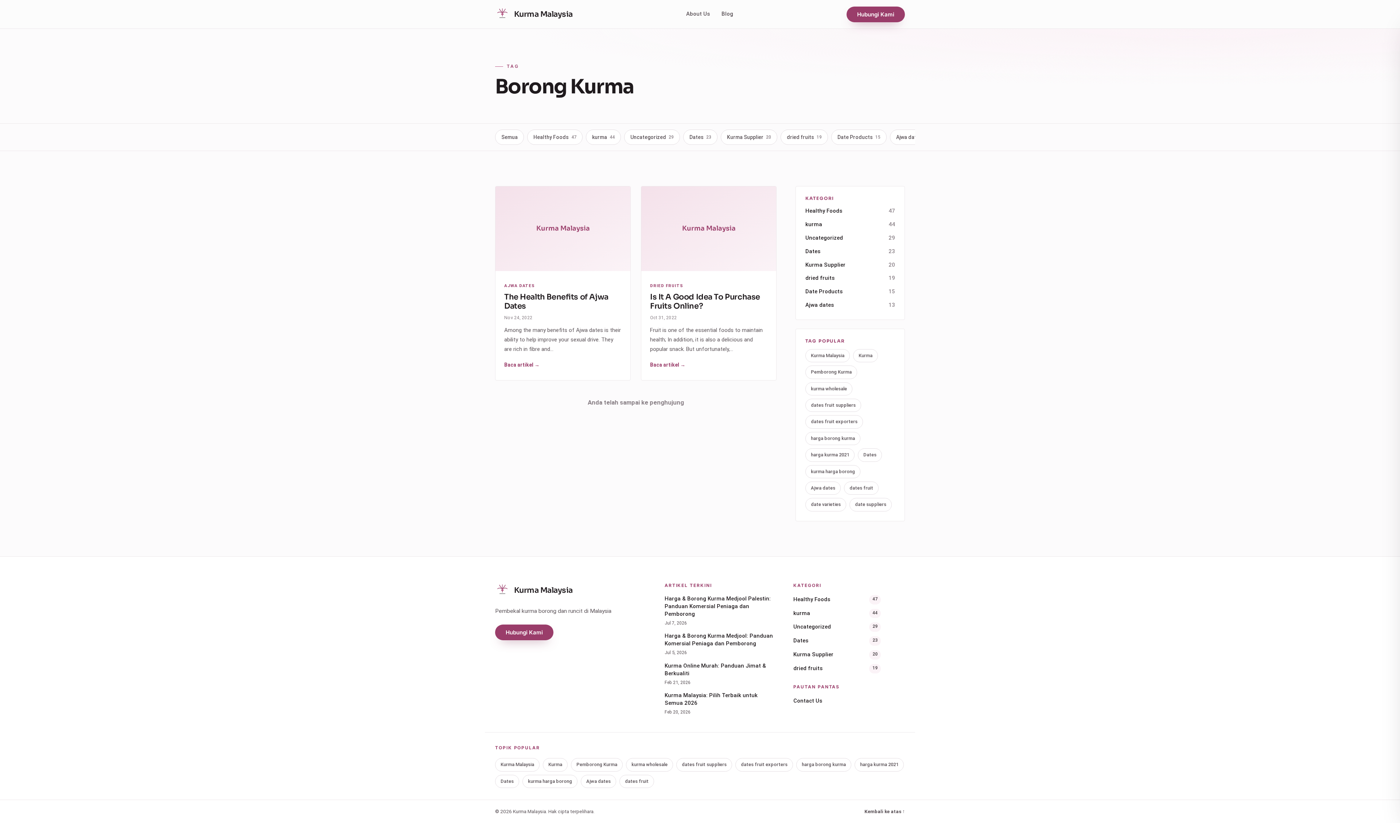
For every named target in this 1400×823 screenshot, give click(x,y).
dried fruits (804, 137)
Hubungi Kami (875, 14)
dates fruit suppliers (833, 405)
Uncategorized (652, 137)
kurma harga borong (833, 471)
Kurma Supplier (749, 137)
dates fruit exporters (834, 421)
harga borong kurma (833, 438)
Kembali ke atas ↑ (884, 811)
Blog (727, 14)
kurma (603, 137)
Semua (509, 137)
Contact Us (807, 701)
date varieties (826, 504)
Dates (700, 137)
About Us (698, 14)
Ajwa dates (913, 137)
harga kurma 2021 (830, 454)
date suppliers (870, 504)
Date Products (858, 137)
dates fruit (861, 488)
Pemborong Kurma (831, 372)
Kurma (865, 355)
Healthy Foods (554, 137)
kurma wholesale (829, 388)
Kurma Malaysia (827, 355)
